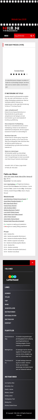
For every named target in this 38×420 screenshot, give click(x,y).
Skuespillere (10, 308)
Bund (7, 304)
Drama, (13, 176)
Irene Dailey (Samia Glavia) (11, 219)
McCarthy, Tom (9, 386)
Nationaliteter (10, 315)
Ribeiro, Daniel (9, 392)
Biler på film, (22, 176)
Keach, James (9, 389)
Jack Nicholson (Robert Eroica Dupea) (15, 199)
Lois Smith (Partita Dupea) (11, 212)
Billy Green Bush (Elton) (10, 203)
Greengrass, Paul (10, 399)
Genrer (7, 293)
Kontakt (8, 323)
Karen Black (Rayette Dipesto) (12, 201)
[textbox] (25, 36)
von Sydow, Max (9, 383)
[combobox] (24, 36)
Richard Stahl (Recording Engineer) (14, 221)
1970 (5, 176)
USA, (8, 176)
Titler (7, 297)
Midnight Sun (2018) (19, 19)
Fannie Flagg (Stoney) (10, 205)
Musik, (17, 176)
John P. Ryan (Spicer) (10, 216)
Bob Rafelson (11, 184)
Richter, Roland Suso (11, 405)
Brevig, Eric (8, 402)
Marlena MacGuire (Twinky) (12, 210)
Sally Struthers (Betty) (10, 208)
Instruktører (10, 312)
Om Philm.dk (9, 319)
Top (6, 301)
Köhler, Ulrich (8, 396)
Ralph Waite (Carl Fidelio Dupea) (13, 214)
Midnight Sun (9, 349)
